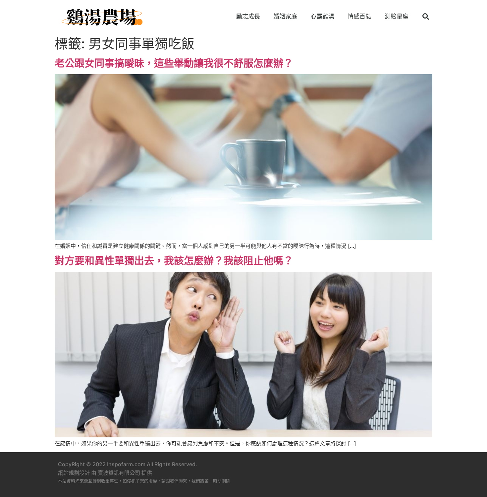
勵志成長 (248, 16)
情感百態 (359, 16)
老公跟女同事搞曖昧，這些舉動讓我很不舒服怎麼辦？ (174, 63)
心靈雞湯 (322, 16)
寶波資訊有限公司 (119, 472)
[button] (425, 16)
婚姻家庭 (285, 16)
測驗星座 (396, 16)
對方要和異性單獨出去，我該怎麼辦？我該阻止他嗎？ (174, 260)
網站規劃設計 (74, 472)
